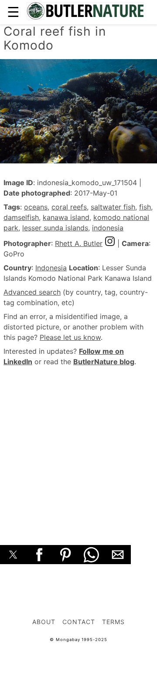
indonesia (107, 227)
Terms (113, 621)
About (43, 621)
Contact (78, 621)
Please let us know (70, 337)
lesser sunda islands (55, 227)
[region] (78, 446)
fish (145, 207)
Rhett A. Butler (78, 243)
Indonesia (51, 267)
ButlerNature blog (103, 361)
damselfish (21, 217)
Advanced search (32, 292)
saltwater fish (113, 207)
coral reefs (69, 207)
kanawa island (66, 217)
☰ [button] (13, 11)
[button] (13, 554)
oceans (36, 207)
